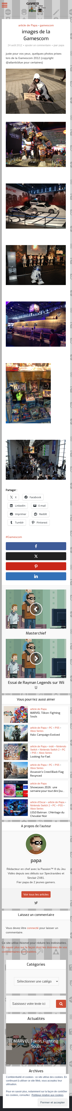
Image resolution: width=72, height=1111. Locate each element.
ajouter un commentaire (38, 45)
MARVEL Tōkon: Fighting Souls (36, 1044)
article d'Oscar (38, 802)
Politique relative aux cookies (47, 1095)
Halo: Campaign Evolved (45, 734)
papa (61, 45)
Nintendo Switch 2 (50, 749)
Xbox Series (36, 731)
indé (51, 746)
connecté (33, 928)
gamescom (47, 25)
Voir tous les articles (36, 894)
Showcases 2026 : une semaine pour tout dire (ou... (47, 789)
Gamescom (14, 537)
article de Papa (27, 25)
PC (50, 727)
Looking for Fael (40, 756)
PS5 (57, 727)
